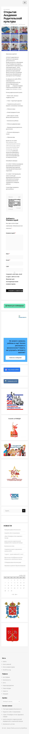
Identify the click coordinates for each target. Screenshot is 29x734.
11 (17, 582)
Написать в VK (12, 381)
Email (8, 260)
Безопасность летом (9, 546)
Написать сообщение (15, 357)
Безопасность (7, 680)
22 (8, 588)
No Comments (22, 24)
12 (20, 582)
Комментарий (11, 233)
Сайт (7, 266)
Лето (4, 682)
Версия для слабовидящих (15, 305)
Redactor (7, 24)
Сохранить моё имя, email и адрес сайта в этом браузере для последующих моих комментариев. (14, 279)
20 (23, 585)
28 (5, 590)
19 (20, 585)
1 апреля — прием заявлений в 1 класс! (13, 554)
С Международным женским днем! (12, 562)
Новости (5, 691)
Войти (4, 661)
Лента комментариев (9, 667)
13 (23, 582)
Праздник (5, 694)
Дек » (16, 594)
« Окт (13, 594)
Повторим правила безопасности (12, 529)
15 (8, 585)
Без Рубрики (7, 9)
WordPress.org (7, 670)
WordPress (24, 728)
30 (11, 590)
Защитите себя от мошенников (12, 533)
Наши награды (7, 688)
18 (17, 585)
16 (11, 585)
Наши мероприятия (8, 685)
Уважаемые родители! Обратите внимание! (14, 565)
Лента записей (7, 664)
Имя (8, 254)
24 (14, 588)
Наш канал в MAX (13, 370)
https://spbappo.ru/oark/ (15, 89)
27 (23, 588)
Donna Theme (11, 728)
